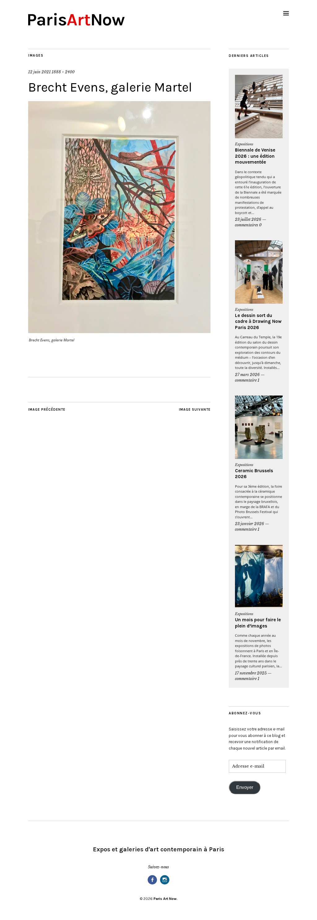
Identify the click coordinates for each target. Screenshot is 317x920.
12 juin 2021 (39, 72)
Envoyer (244, 787)
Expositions (244, 144)
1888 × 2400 (63, 72)
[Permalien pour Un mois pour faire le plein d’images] (259, 576)
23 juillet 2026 (248, 219)
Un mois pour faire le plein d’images (258, 623)
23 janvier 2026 (249, 523)
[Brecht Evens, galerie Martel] (119, 331)
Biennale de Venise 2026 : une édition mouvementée (255, 156)
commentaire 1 (247, 380)
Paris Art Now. (165, 898)
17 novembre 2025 (251, 673)
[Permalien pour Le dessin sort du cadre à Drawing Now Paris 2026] (259, 272)
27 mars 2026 (247, 374)
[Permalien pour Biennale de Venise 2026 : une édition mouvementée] (259, 106)
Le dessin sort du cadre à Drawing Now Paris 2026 (258, 321)
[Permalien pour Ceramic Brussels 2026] (259, 427)
